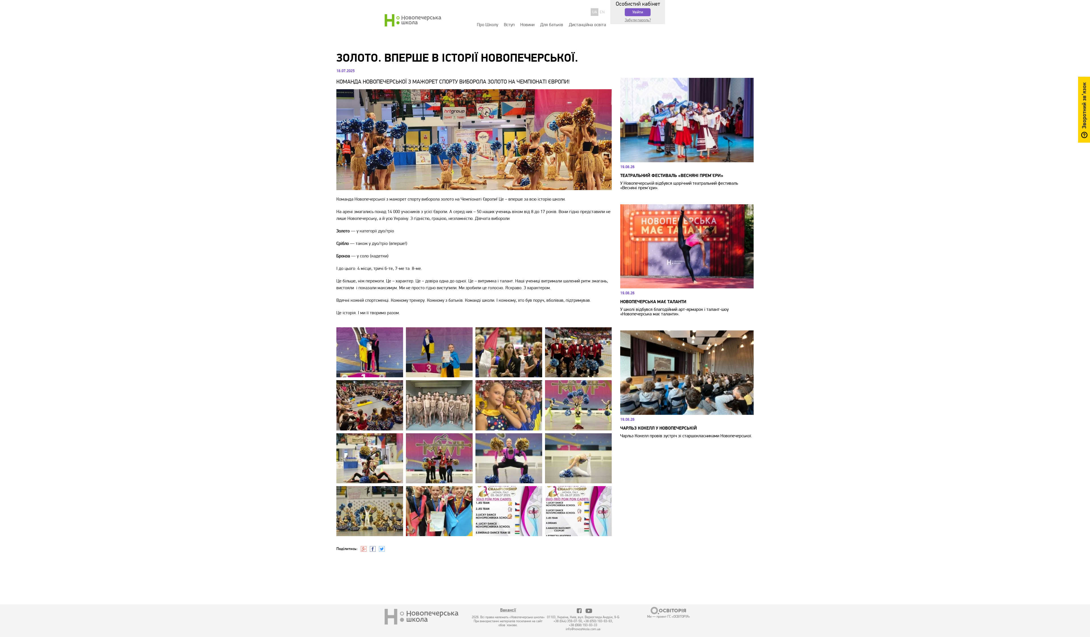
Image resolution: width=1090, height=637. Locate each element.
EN (602, 12)
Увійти (637, 12)
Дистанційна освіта (587, 25)
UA (594, 12)
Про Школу (487, 25)
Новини (527, 25)
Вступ (509, 25)
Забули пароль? (638, 20)
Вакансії (508, 610)
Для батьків (551, 25)
